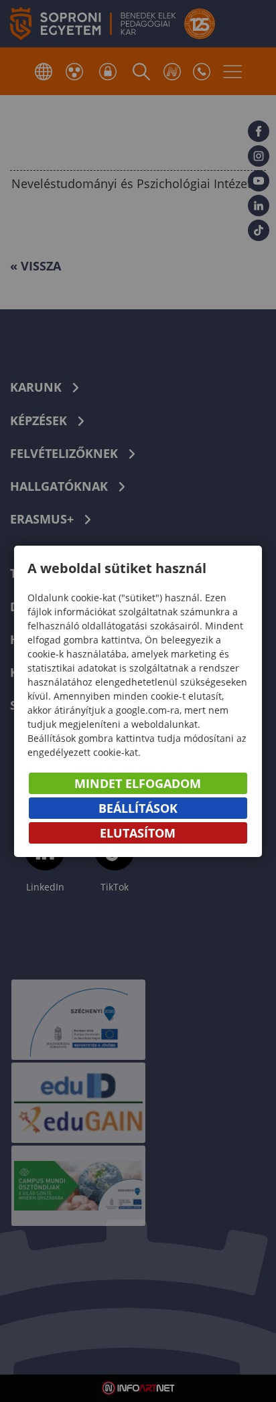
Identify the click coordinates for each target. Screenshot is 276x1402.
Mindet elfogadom (137, 783)
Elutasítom (138, 833)
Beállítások (138, 808)
